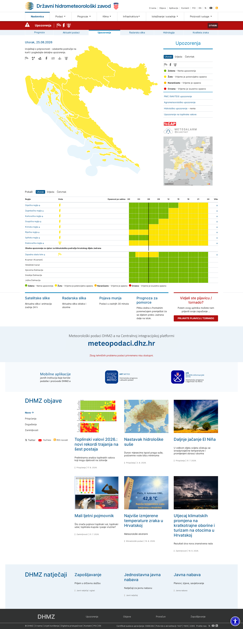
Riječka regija (31, 232)
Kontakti (185, 8)
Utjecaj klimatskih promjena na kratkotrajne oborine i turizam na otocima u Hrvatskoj (194, 525)
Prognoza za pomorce (147, 300)
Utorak (168, 56)
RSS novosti (62, 440)
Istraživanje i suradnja (164, 16)
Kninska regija (31, 227)
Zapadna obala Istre (34, 254)
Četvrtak (189, 56)
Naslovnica (37, 16)
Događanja (31, 424)
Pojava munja (110, 298)
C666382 (149, 626)
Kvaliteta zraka (201, 32)
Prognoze (83, 16)
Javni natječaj (132, 595)
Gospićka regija (32, 221)
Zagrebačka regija (33, 210)
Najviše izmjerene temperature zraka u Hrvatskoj (143, 520)
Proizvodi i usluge (200, 16)
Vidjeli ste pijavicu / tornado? (196, 300)
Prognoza (39, 32)
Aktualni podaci (71, 32)
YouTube (46, 440)
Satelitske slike (37, 298)
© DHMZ (29, 626)
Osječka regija (31, 205)
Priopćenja (30, 418)
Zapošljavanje (88, 574)
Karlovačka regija (33, 216)
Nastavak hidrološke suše (143, 442)
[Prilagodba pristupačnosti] (235, 621)
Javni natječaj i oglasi (86, 590)
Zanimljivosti (31, 430)
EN (200, 8)
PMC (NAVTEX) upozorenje (178, 96)
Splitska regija (31, 237)
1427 (179, 626)
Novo (28, 412)
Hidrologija (169, 32)
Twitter (31, 440)
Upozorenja (43, 25)
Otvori (213, 25)
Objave (162, 8)
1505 (185, 626)
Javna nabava (187, 574)
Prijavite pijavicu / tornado (196, 318)
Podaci (59, 16)
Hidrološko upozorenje (175, 108)
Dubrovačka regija (33, 243)
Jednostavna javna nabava (142, 577)
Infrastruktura (130, 16)
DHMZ (46, 616)
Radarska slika (137, 32)
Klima (106, 16)
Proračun (161, 616)
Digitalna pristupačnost (71, 626)
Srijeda (178, 56)
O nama (152, 8)
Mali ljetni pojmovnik (94, 515)
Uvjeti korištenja (51, 626)
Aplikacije (173, 8)
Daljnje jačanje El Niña (195, 439)
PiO (194, 8)
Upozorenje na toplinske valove (180, 114)
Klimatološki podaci (134, 541)
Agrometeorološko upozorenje (180, 102)
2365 (192, 626)
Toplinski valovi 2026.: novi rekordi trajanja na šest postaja (96, 444)
